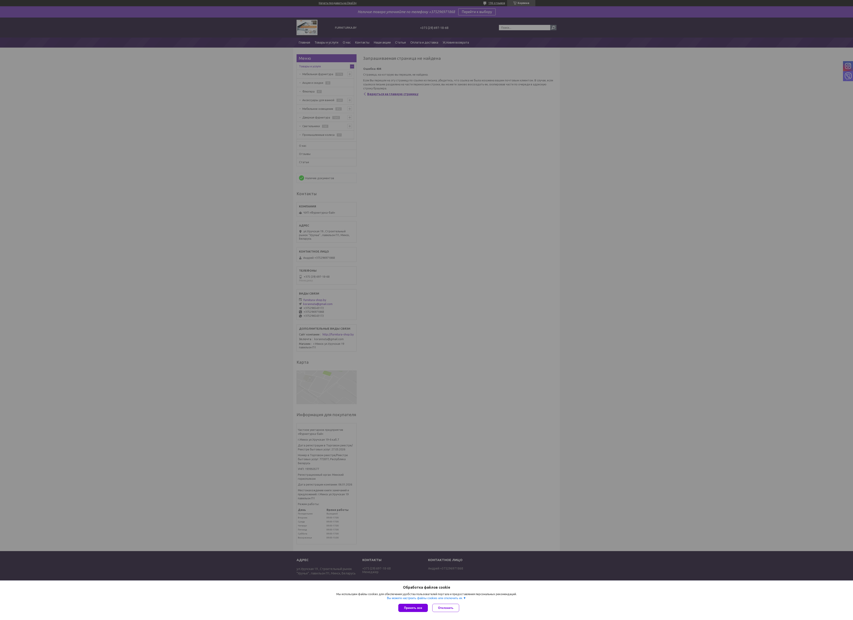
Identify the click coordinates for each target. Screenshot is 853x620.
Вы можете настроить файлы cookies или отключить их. (425, 598)
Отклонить (445, 608)
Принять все (413, 608)
